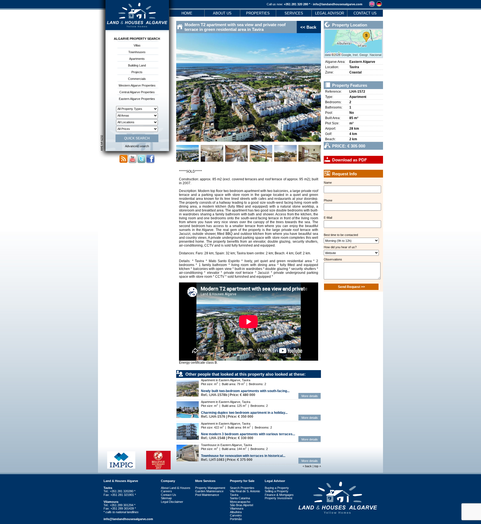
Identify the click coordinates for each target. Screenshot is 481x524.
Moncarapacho (240, 501)
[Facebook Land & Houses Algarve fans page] (150, 162)
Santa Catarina (240, 498)
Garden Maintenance (209, 491)
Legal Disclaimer (172, 501)
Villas (137, 45)
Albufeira (236, 512)
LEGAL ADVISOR (329, 13)
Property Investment (278, 498)
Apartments (137, 58)
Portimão (236, 519)
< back (308, 466)
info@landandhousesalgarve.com (337, 4)
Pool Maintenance (207, 494)
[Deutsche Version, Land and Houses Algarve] (379, 5)
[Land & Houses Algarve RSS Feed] (123, 162)
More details (309, 396)
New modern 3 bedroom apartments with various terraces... (248, 434)
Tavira (234, 494)
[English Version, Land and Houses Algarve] (372, 5)
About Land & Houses (175, 487)
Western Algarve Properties (137, 85)
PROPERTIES (258, 13)
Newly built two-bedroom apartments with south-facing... (245, 391)
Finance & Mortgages (279, 494)
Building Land (137, 65)
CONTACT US (365, 13)
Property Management (210, 487)
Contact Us (168, 494)
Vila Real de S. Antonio (245, 491)
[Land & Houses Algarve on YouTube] (132, 162)
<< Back (308, 27)
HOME (186, 13)
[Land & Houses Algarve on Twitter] (141, 162)
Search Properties (242, 487)
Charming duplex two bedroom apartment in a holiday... (244, 413)
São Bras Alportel (241, 505)
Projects (137, 72)
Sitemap (166, 498)
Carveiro (236, 515)
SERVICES (293, 13)
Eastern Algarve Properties (137, 98)
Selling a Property (276, 491)
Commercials (137, 78)
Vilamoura (236, 508)
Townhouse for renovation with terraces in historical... (243, 456)
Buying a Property (277, 487)
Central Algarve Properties (137, 92)
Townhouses (137, 52)
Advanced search (137, 146)
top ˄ (317, 466)
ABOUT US (222, 13)
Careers (166, 491)
